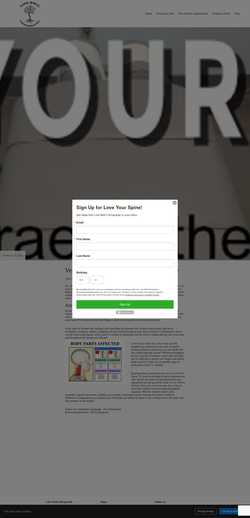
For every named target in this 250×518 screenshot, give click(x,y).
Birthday (81, 272)
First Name (83, 239)
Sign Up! (125, 304)
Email (80, 222)
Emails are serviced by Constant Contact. (142, 294)
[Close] (175, 203)
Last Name (83, 255)
